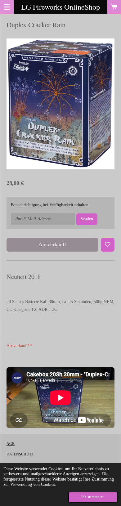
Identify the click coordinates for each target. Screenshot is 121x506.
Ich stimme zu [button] (93, 497)
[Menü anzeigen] (7, 7)
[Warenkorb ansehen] (114, 7)
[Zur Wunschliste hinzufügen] (107, 245)
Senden (86, 219)
